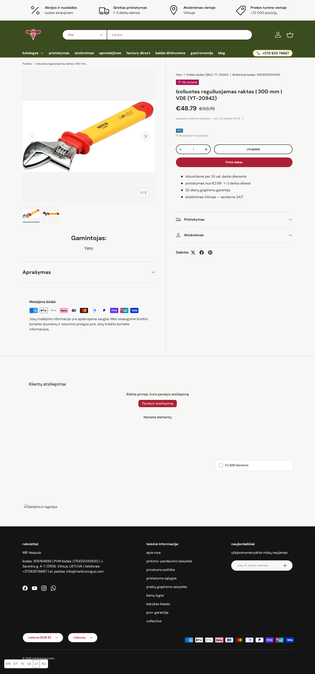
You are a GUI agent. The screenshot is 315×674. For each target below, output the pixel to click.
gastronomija (202, 53)
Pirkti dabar (234, 162)
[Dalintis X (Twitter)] (193, 252)
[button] (290, 34)
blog (221, 53)
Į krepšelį (253, 149)
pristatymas (59, 53)
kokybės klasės (158, 604)
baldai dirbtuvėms (170, 53)
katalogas (30, 53)
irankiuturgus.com (43, 658)
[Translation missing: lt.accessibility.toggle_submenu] (42, 53)
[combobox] (157, 35)
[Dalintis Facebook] (201, 252)
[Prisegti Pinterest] (210, 252)
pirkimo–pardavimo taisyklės (169, 561)
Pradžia (27, 63)
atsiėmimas (84, 53)
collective (154, 621)
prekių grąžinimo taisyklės (166, 587)
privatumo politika (160, 569)
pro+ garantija (157, 612)
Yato (179, 75)
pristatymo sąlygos (161, 578)
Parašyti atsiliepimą (157, 403)
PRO (179, 130)
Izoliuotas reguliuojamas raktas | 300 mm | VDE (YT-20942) (61, 63)
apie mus (153, 552)
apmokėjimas (110, 53)
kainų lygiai (155, 595)
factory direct (138, 53)
